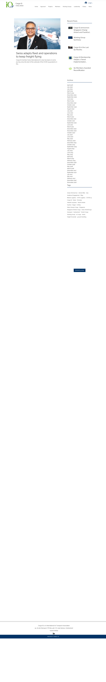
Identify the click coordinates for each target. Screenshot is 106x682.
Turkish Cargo (84, 212)
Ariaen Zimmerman (72, 193)
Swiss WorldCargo (87, 209)
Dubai (74, 200)
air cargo (78, 214)
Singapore (82, 207)
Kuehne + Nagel (71, 205)
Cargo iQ (69, 200)
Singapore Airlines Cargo (74, 209)
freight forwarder (71, 217)
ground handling (81, 217)
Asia (87, 193)
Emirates (79, 200)
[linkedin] (54, 633)
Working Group (71, 214)
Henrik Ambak (81, 202)
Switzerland (76, 212)
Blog (82, 195)
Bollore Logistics (71, 197)
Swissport (69, 212)
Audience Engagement (73, 195)
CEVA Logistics (81, 197)
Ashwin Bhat (82, 193)
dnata (83, 214)
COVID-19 (89, 197)
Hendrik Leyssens (72, 202)
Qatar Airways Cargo (72, 207)
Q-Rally (79, 205)
